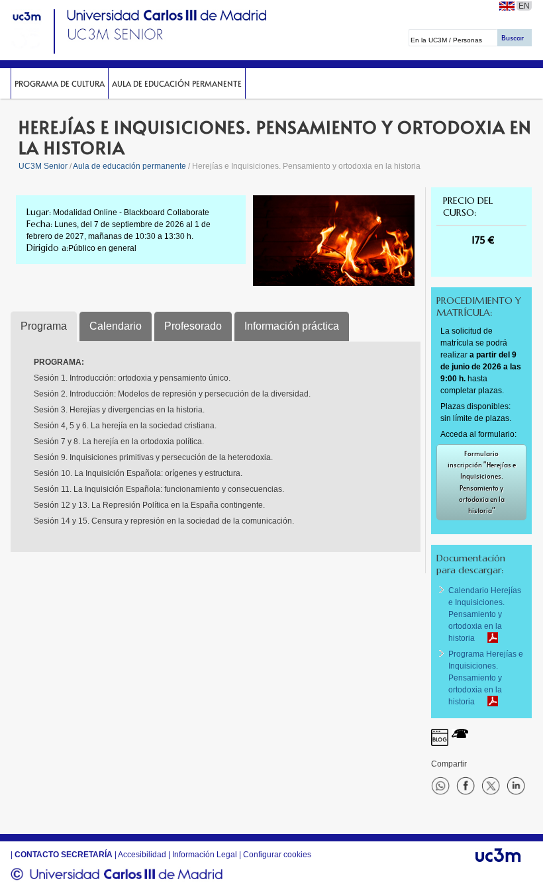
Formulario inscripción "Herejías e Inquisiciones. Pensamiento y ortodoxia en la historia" (482, 482)
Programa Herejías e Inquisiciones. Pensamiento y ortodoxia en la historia (485, 677)
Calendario (115, 326)
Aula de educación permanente (177, 83)
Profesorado (193, 326)
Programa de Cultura (60, 83)
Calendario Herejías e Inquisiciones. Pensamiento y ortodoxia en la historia (484, 614)
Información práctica (291, 326)
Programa (44, 326)
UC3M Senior (43, 166)
